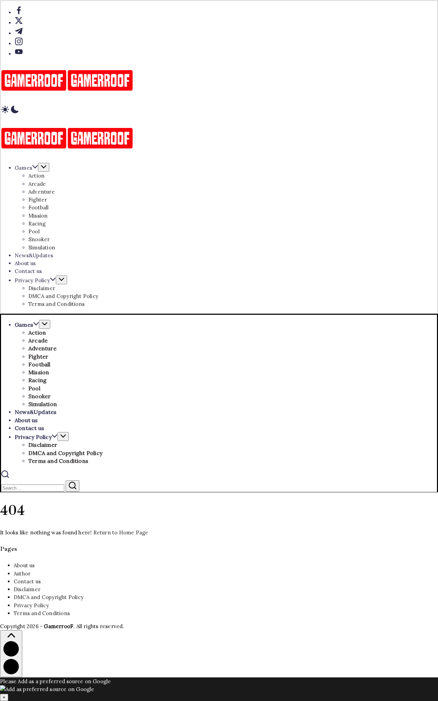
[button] (219, 110)
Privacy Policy (31, 605)
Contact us (27, 581)
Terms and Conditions (42, 613)
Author (22, 573)
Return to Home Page (121, 532)
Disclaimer (27, 589)
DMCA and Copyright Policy (48, 597)
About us (24, 565)
